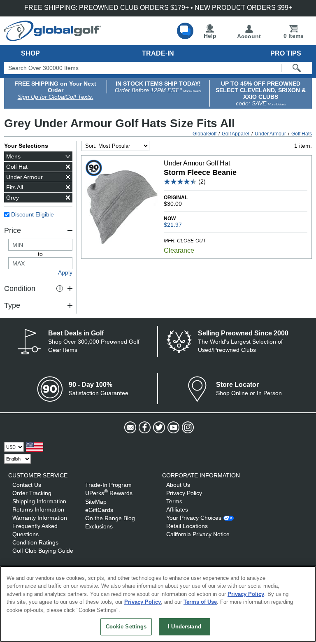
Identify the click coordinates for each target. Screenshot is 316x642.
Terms (174, 501)
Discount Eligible (32, 214)
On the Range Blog (110, 518)
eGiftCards (99, 510)
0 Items (293, 36)
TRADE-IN (158, 53)
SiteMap (96, 501)
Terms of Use (200, 602)
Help (210, 36)
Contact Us (26, 485)
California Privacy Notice (198, 534)
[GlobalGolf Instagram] (187, 427)
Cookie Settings (126, 626)
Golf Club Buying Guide (42, 550)
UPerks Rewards (108, 493)
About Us (178, 485)
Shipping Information (39, 501)
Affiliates (177, 509)
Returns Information (38, 509)
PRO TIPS (285, 53)
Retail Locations (187, 526)
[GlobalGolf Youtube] (172, 427)
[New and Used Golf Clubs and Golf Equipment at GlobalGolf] (52, 38)
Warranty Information (39, 517)
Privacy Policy (184, 493)
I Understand (184, 626)
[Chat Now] (185, 31)
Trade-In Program (108, 485)
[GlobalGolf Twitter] (158, 427)
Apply (65, 272)
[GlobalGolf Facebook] (144, 427)
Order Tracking (31, 493)
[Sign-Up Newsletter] (129, 427)
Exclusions (99, 526)
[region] (158, 604)
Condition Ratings (35, 542)
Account (249, 36)
